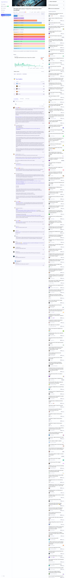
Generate (42, 71)
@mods (16, 155)
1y (20, 201)
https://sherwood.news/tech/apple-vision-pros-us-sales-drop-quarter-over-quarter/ (28, 215)
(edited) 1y (22, 154)
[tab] (16, 99)
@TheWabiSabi (18, 169)
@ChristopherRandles (19, 202)
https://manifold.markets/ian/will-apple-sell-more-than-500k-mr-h (27, 211)
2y (18, 230)
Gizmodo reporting (18, 231)
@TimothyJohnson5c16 (19, 164)
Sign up (6, 14)
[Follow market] (42, 7)
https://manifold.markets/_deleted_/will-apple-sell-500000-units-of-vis (26, 210)
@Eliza (17, 126)
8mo (20, 107)
